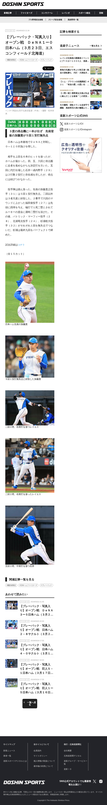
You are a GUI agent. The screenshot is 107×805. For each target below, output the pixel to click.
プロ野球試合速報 (35, 20)
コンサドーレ (47, 13)
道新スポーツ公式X (73, 124)
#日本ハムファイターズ (28, 60)
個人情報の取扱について (44, 761)
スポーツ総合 (84, 13)
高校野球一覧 (73, 20)
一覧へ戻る (31, 703)
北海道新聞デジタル (72, 756)
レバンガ (66, 13)
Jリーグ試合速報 (55, 20)
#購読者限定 (11, 60)
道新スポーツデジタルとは (15, 761)
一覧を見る (94, 46)
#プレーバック (46, 60)
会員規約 (37, 750)
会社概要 (68, 750)
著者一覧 (7, 756)
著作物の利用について (43, 766)
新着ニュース (9, 750)
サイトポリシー (40, 756)
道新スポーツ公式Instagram (78, 129)
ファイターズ (26, 13)
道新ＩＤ (68, 769)
